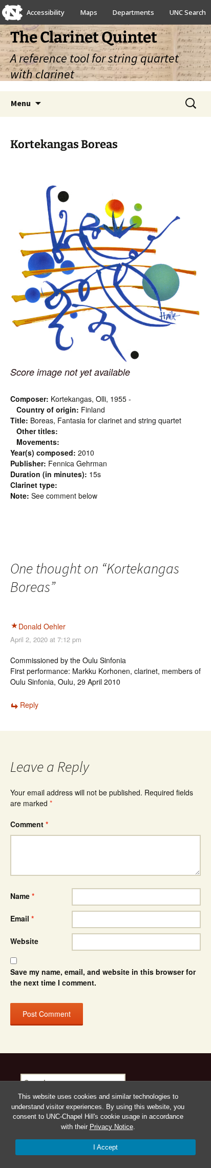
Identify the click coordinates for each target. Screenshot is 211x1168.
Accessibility (46, 12)
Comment (29, 824)
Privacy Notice (111, 1127)
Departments (133, 12)
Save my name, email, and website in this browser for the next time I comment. (103, 977)
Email (22, 918)
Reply (29, 705)
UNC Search (188, 12)
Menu (21, 103)
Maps (88, 12)
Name (22, 896)
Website (24, 941)
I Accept (105, 1147)
